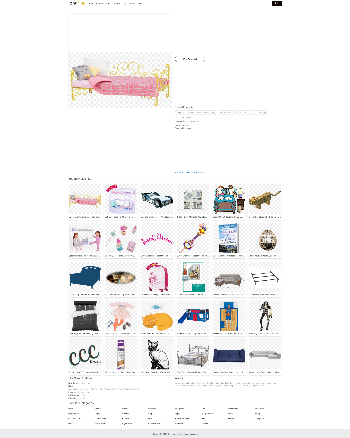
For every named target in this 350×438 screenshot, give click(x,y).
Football (125, 418)
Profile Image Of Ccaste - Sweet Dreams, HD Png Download (95, 372)
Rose (230, 413)
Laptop (98, 413)
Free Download (190, 59)
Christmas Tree (75, 418)
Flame (98, 408)
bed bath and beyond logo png (201, 112)
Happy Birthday (182, 418)
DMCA (141, 3)
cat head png (244, 112)
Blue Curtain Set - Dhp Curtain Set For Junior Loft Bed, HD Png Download (209, 333)
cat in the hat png (184, 117)
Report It (179, 172)
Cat (203, 408)
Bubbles (125, 413)
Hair (150, 418)
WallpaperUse (208, 413)
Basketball (233, 408)
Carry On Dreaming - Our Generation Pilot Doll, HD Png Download (169, 294)
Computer (259, 418)
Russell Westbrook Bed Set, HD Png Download (233, 333)
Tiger (177, 413)
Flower (117, 3)
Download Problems (195, 172)
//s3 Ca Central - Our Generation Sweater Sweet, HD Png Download (134, 333)
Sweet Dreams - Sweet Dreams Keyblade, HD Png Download (203, 255)
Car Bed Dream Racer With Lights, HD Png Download (164, 216)
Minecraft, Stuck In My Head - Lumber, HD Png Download (130, 294)
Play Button (73, 413)
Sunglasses (180, 408)
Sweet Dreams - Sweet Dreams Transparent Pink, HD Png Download (170, 255)
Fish (203, 418)
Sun (125, 3)
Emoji (108, 3)
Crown (99, 3)
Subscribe (259, 408)
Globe (231, 418)
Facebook (179, 423)
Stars (132, 3)
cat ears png (260, 112)
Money (205, 423)
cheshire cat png (227, 112)
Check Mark (100, 418)
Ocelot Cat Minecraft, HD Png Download (266, 216)
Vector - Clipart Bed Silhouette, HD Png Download (90, 294)
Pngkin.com (127, 423)
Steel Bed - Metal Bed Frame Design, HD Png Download (201, 372)
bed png (180, 112)
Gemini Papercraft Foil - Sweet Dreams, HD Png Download (130, 372)
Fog (150, 413)
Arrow (91, 3)
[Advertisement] (120, 33)
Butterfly (152, 408)
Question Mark (155, 423)
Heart (70, 408)
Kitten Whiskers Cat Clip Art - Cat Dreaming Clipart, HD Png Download (171, 333)
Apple (124, 408)
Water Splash (101, 423)
